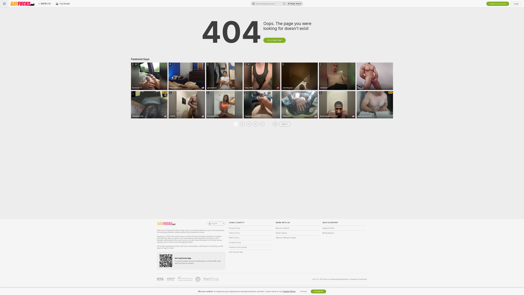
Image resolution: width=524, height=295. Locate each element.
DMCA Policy (234, 238)
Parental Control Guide (238, 247)
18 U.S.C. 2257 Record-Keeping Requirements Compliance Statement (339, 279)
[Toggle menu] (4, 3)
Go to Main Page (275, 40)
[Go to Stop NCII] (211, 279)
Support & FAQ (328, 228)
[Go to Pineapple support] (198, 279)
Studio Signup (281, 233)
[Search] (284, 4)
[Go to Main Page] (22, 3)
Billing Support (328, 233)
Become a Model (282, 228)
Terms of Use (234, 233)
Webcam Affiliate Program (286, 238)
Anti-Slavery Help (236, 252)
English (214, 224)
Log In (516, 4)
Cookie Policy (289, 291)
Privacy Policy (234, 228)
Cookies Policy (235, 243)
